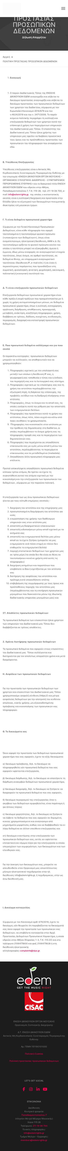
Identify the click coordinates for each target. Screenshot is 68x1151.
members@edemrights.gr (34, 1140)
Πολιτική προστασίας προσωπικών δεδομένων (34, 1061)
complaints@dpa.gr (30, 950)
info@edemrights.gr (18, 194)
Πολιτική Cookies (34, 1053)
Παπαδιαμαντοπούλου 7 (34, 1115)
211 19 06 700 (40, 1125)
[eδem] (12, 8)
